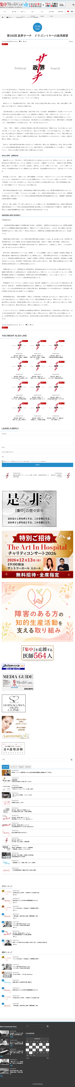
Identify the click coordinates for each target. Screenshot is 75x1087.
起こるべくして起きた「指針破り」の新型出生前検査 (16, 1043)
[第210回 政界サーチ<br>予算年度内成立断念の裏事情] (55, 350)
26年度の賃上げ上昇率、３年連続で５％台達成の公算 (26, 892)
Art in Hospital (42, 14)
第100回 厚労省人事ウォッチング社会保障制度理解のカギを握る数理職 (22, 934)
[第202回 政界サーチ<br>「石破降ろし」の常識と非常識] (37, 412)
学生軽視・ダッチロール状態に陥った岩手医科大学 (16, 1034)
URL (3, 456)
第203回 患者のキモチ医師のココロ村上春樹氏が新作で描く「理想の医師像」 (22, 810)
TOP (5, 11)
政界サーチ (4, 44)
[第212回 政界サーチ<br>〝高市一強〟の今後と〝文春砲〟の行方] (37, 350)
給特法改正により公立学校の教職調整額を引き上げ (25, 900)
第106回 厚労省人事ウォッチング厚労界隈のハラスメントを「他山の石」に (22, 818)
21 (47, 1050)
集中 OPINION (32, 14)
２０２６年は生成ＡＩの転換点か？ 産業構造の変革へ (26, 908)
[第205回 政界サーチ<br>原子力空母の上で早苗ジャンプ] (37, 391)
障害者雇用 (60, 11)
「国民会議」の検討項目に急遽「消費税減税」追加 (25, 916)
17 (34, 1050)
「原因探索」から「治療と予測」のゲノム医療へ (24, 862)
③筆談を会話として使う (18, 802)
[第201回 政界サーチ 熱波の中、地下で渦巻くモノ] (55, 412)
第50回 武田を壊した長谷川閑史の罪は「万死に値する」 (16, 1072)
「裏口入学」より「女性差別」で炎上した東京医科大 (16, 1062)
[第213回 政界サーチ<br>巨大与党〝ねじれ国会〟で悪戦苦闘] (19, 350)
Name (3, 447)
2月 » (47, 1058)
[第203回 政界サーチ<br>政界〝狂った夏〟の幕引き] (19, 412)
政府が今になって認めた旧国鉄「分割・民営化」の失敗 (16, 1053)
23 (30, 1052)
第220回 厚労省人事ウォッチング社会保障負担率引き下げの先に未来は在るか (23, 825)
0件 (21, 41)
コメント (22, 324)
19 (40, 1050)
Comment (4, 433)
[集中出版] (12, 6)
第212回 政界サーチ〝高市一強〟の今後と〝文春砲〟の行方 (37, 357)
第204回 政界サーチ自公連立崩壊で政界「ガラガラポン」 (56, 399)
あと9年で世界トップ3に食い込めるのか (23, 974)
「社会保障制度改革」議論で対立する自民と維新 (24, 870)
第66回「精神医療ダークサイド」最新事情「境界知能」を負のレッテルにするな (22, 848)
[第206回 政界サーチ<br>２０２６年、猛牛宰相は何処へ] (19, 391)
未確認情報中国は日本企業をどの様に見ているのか (21, 780)
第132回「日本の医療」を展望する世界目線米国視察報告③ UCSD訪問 (22, 855)
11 (37, 1047)
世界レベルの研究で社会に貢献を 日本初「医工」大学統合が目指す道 (30, 942)
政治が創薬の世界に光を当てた (19, 832)
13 (12, 1036)
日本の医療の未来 (51, 14)
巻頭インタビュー (23, 14)
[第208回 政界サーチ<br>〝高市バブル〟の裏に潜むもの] (37, 370)
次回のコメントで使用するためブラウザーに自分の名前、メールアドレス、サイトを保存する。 (25, 461)
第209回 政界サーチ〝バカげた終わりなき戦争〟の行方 (19, 378)
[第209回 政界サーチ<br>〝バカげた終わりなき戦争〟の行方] (19, 370)
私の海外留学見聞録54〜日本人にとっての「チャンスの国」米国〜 (23, 788)
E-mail (3, 452)
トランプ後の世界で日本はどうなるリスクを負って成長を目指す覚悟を (21, 924)
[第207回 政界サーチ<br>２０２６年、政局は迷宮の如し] (55, 370)
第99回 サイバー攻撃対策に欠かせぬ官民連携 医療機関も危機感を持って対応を (32, 772)
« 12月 (27, 1058)
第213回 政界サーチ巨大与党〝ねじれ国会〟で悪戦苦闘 (19, 357)
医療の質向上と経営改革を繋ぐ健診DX (22, 982)
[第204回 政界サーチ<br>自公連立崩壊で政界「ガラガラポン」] (55, 391)
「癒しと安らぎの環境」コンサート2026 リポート (22, 795)
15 (27, 1050)
